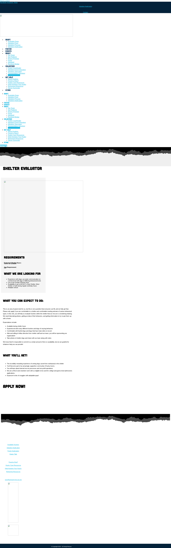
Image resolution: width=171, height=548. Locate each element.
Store (8, 90)
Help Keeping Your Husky (17, 84)
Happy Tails (13, 454)
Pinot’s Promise (13, 59)
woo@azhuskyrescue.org (13, 480)
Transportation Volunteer (16, 73)
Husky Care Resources (16, 83)
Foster (8, 49)
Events (8, 51)
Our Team (11, 55)
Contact (85, 12)
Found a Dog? (13, 462)
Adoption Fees (13, 43)
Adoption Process (14, 45)
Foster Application (13, 451)
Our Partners (12, 57)
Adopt (8, 39)
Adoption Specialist (15, 71)
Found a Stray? (13, 81)
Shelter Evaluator (14, 75)
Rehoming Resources (15, 86)
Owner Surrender (14, 88)
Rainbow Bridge (13, 64)
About (8, 53)
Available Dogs (13, 41)
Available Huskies (13, 444)
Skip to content (5, 1)
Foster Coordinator (14, 68)
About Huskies (13, 79)
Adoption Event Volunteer (17, 70)
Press (10, 60)
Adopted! (11, 62)
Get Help (9, 77)
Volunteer (10, 66)
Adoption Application (85, 6)
